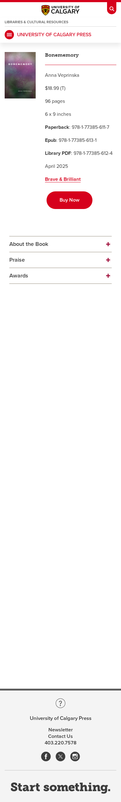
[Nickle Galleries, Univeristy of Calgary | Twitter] (60, 757)
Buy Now (69, 200)
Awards (18, 275)
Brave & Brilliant (63, 179)
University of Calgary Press (54, 35)
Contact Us (60, 736)
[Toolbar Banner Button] (111, 7)
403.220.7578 (61, 742)
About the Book (28, 244)
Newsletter (60, 729)
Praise (17, 259)
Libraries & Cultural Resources (36, 22)
